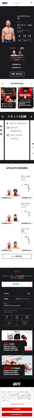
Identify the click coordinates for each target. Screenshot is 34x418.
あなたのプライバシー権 (17, 404)
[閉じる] (32, 389)
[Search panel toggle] (31, 2)
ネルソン (24, 176)
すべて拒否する (17, 409)
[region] (17, 402)
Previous (3, 84)
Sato (22, 231)
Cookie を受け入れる (17, 414)
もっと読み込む (17, 256)
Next (31, 84)
